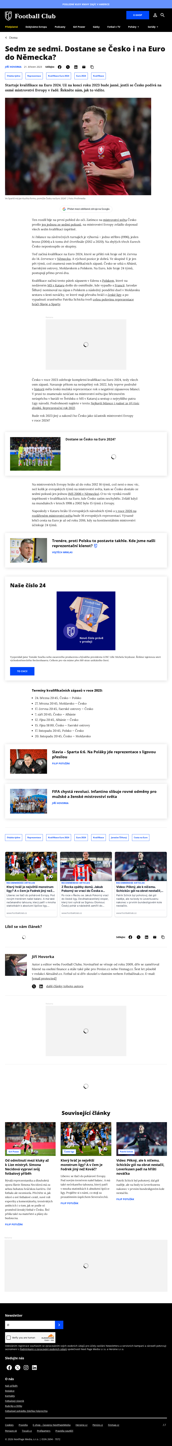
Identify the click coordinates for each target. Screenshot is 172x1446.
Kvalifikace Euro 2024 (58, 75)
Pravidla (23, 1425)
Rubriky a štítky (13, 1406)
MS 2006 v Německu (83, 494)
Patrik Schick (126, 1151)
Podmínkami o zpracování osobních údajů (43, 1349)
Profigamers (43, 1430)
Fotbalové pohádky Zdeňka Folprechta (26, 1411)
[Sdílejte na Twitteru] (68, 66)
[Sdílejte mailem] (84, 66)
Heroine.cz (82, 1425)
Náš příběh (11, 1385)
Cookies (9, 1425)
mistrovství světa (115, 220)
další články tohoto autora (64, 986)
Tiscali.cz (27, 1430)
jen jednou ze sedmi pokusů (61, 224)
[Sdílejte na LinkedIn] (75, 66)
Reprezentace (34, 75)
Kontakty (10, 1395)
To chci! (22, 671)
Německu (64, 259)
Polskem (108, 281)
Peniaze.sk (11, 1430)
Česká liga (69, 1151)
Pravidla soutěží (64, 1430)
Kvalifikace (98, 75)
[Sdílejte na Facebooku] (59, 66)
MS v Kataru (55, 285)
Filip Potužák (61, 763)
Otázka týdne (13, 75)
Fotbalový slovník (14, 1400)
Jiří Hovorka (13, 66)
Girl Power (14, 1151)
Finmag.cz (113, 1425)
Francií (119, 285)
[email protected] (44, 978)
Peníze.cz (98, 1425)
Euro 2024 (81, 75)
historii (39, 389)
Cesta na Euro (140, 837)
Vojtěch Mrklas (62, 552)
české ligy (115, 295)
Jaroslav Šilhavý (119, 837)
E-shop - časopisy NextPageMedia (52, 1425)
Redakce (9, 1390)
